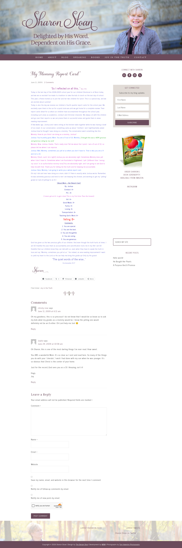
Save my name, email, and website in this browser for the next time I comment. (66, 480)
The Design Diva (82, 544)
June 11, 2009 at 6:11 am (49, 311)
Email (34, 452)
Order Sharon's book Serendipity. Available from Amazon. (132, 174)
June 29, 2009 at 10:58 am (50, 343)
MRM (103, 544)
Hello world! (118, 257)
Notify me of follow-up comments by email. (50, 489)
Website (34, 464)
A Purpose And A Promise (124, 265)
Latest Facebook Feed (91, 527)
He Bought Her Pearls (122, 261)
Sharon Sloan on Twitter (125, 533)
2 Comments (49, 82)
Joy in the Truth (46, 288)
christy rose (43, 308)
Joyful (40, 340)
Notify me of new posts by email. (45, 498)
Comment (36, 405)
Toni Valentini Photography (129, 544)
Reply (33, 329)
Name (34, 439)
